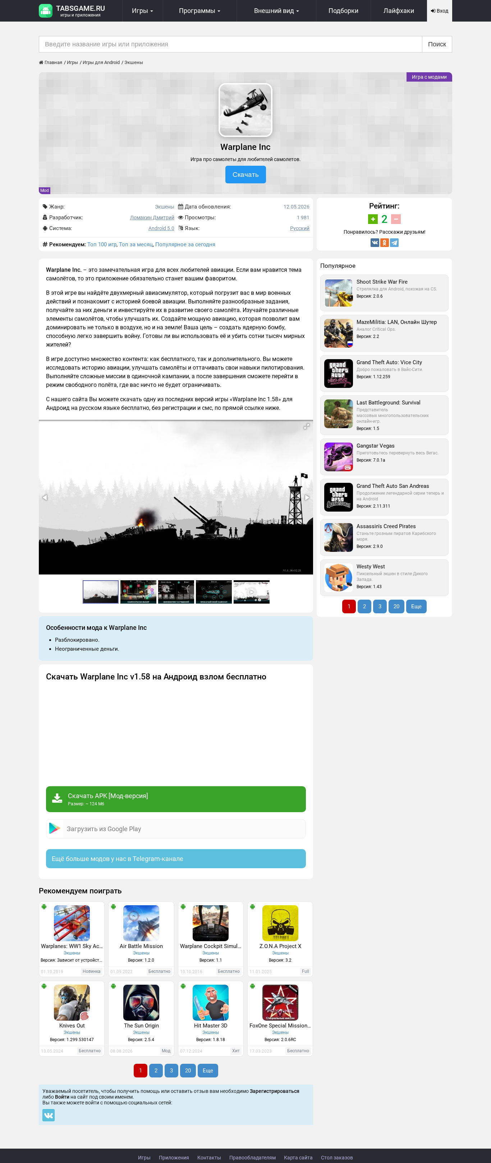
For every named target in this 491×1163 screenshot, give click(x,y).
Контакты (209, 1157)
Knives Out (72, 1025)
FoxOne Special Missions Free (281, 1025)
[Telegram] (394, 242)
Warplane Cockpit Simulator (211, 946)
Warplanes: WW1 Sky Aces (72, 946)
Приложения (174, 1157)
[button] (306, 426)
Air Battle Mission (141, 946)
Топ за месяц (136, 244)
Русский (299, 228)
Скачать (246, 174)
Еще (208, 1070)
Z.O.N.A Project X (280, 946)
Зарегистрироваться (274, 1091)
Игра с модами (429, 77)
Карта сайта (298, 1157)
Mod (44, 190)
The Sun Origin (141, 1025)
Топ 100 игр (101, 244)
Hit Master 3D (211, 1025)
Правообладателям (252, 1157)
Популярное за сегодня (185, 244)
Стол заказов (337, 1157)
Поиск (437, 44)
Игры (144, 1157)
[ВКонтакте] (375, 242)
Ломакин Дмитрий (152, 217)
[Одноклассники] (384, 242)
